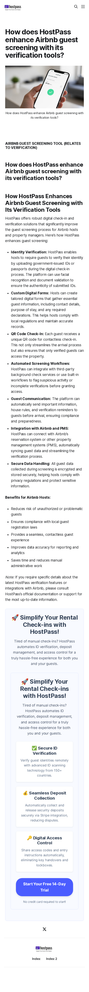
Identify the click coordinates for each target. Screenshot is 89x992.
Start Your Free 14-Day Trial (44, 887)
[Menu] (83, 6)
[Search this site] (76, 6)
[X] (44, 929)
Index (36, 959)
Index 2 (51, 959)
